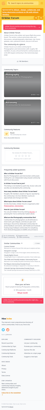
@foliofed (9, 334)
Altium (11, 407)
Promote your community (32, 346)
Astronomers (19, 206)
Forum (12, 133)
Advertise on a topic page (32, 353)
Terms (4, 372)
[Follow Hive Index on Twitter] (3, 329)
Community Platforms (9, 350)
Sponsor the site (29, 350)
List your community (30, 343)
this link (32, 212)
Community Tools (7, 357)
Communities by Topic (9, 346)
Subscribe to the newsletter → (11, 394)
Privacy (4, 369)
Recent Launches (7, 343)
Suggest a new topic (31, 357)
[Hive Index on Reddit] (7, 329)
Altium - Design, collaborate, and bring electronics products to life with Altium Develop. (21, 12)
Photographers (9, 206)
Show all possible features (12, 138)
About (4, 365)
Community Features (8, 353)
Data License (6, 376)
